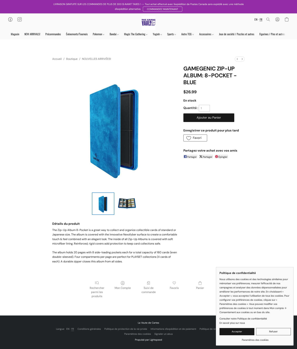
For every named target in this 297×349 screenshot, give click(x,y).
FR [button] (261, 19)
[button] (162, 9)
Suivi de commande (148, 290)
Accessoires (205, 34)
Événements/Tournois (77, 34)
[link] (255, 338)
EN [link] (68, 328)
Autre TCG (186, 34)
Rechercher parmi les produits (97, 292)
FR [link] (72, 328)
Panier (200, 288)
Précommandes (53, 34)
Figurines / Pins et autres (272, 34)
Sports (170, 34)
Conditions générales (89, 328)
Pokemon (98, 34)
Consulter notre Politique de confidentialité (243, 318)
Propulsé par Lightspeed (148, 339)
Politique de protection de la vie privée (125, 328)
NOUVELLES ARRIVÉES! (96, 59)
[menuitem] (237, 59)
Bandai (113, 34)
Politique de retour (210, 328)
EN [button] (256, 19)
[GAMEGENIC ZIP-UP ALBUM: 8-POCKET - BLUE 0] (103, 203)
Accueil (57, 59)
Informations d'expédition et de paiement (173, 328)
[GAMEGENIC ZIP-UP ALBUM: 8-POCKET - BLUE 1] (127, 203)
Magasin (15, 34)
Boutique (72, 59)
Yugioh (156, 34)
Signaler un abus (163, 333)
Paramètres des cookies (137, 333)
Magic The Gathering (135, 34)
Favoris (174, 288)
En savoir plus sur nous (232, 322)
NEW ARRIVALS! (32, 34)
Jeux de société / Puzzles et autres (236, 34)
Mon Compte (123, 288)
